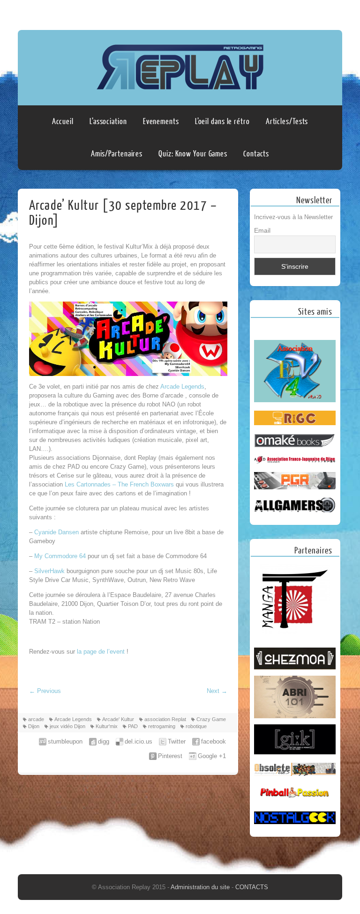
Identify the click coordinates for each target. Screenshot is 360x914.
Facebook (315, 12)
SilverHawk (50, 571)
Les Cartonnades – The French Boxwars (119, 484)
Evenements (161, 121)
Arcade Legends (181, 386)
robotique (196, 726)
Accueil (63, 121)
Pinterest (170, 755)
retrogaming (161, 726)
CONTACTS (251, 887)
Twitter (177, 741)
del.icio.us (138, 741)
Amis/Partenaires (116, 153)
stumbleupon (65, 741)
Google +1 (212, 755)
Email (262, 230)
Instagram (333, 12)
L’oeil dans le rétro (222, 121)
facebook (213, 741)
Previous (45, 690)
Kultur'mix (107, 726)
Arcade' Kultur (118, 719)
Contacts (256, 153)
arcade (36, 719)
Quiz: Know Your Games (192, 153)
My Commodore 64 (60, 556)
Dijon (33, 726)
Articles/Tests (287, 121)
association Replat (165, 719)
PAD (133, 726)
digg (103, 741)
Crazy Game (211, 719)
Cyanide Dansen (56, 532)
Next (217, 690)
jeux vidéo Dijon (67, 726)
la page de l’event (102, 651)
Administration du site (201, 887)
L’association (108, 121)
